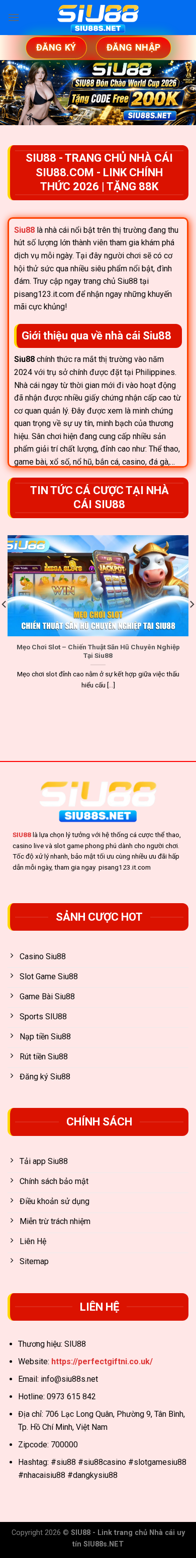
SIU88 (22, 835)
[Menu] (14, 17)
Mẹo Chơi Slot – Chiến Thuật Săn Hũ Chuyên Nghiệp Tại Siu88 (98, 651)
